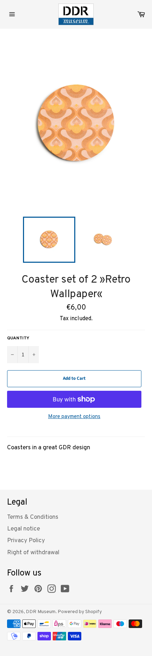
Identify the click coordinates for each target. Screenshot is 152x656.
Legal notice (23, 529)
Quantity (18, 338)
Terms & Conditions (32, 517)
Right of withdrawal (33, 553)
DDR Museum (40, 612)
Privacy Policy (26, 541)
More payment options (74, 416)
